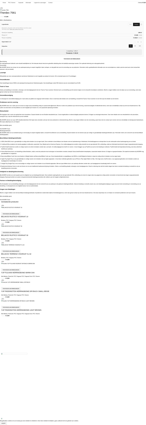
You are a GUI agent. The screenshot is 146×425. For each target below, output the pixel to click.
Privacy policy (4, 393)
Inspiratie (3, 371)
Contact (3, 376)
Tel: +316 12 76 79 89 (6, 410)
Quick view (7, 304)
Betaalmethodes (5, 391)
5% (135, 46)
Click (130, 24)
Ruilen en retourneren (6, 388)
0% (130, 46)
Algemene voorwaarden (7, 383)
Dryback (136, 24)
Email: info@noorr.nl (6, 407)
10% (140, 46)
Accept (4, 423)
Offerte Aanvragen (5, 374)
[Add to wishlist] (11, 304)
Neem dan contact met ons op (16, 29)
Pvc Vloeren (4, 369)
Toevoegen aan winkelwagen (72, 58)
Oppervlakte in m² (6, 41)
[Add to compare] (3, 304)
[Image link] (14, 358)
